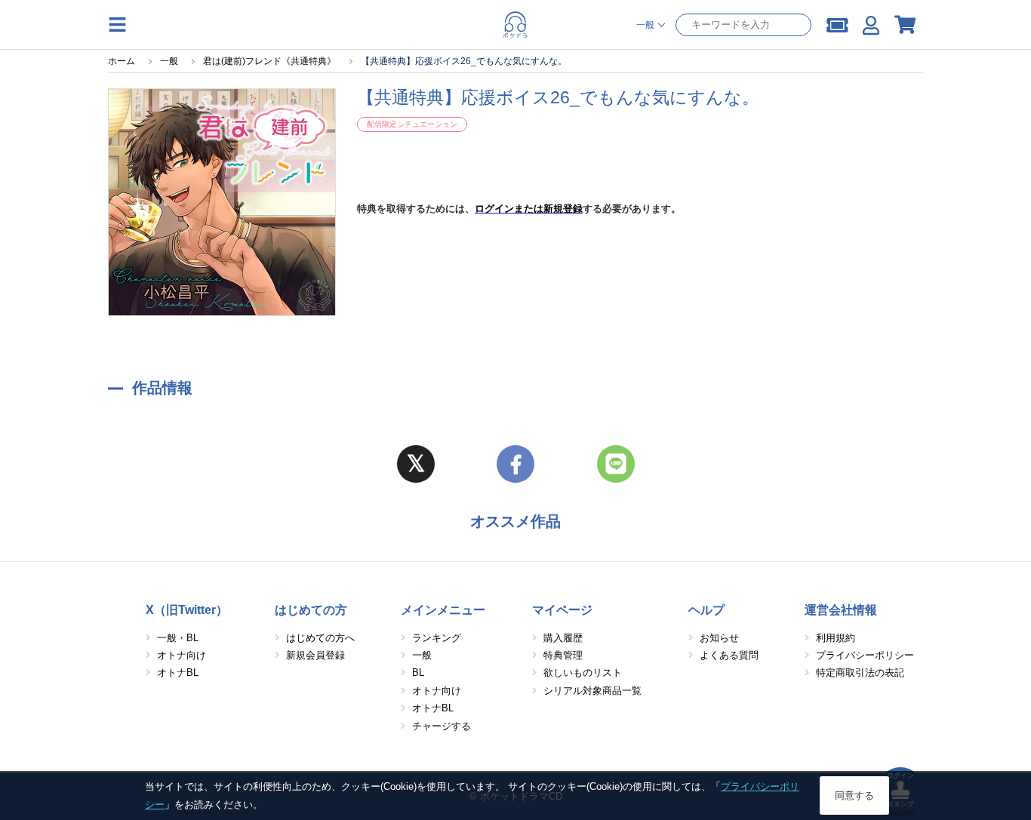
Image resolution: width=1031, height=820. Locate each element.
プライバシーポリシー (865, 655)
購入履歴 (563, 637)
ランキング (436, 637)
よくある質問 (729, 655)
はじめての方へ (320, 637)
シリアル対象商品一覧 (592, 690)
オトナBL (178, 672)
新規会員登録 (315, 655)
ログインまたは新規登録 (529, 208)
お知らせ (719, 637)
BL (418, 672)
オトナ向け (181, 655)
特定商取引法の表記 (860, 672)
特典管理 (563, 655)
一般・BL (178, 637)
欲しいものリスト (582, 672)
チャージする (441, 726)
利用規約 (835, 637)
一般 (422, 655)
